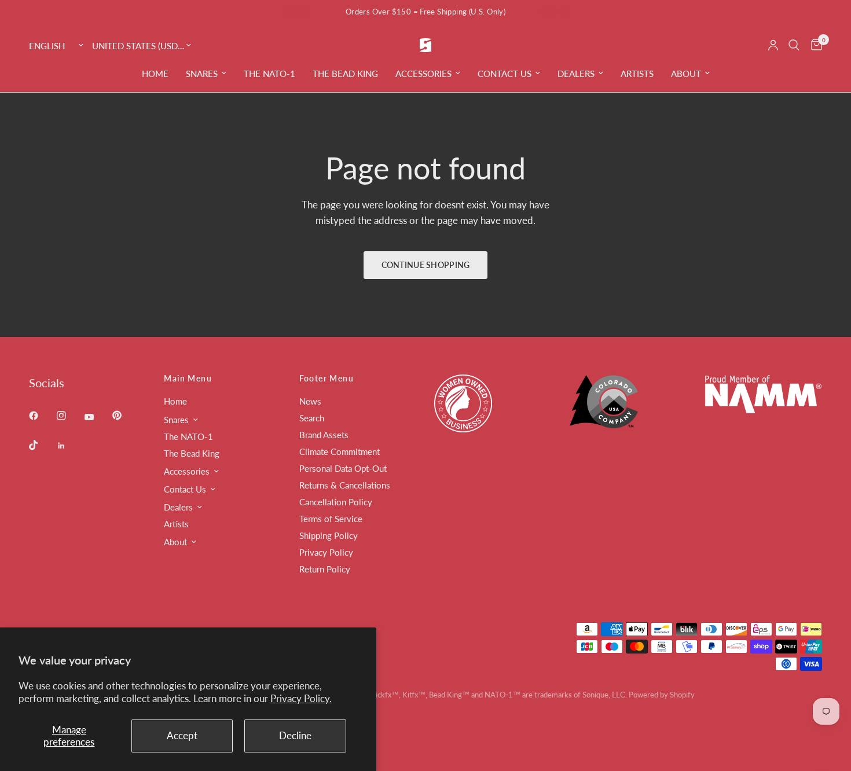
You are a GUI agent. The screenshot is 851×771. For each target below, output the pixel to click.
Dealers (576, 73)
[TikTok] (41, 445)
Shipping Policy (328, 535)
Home (155, 73)
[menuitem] (155, 73)
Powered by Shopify (662, 694)
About (686, 73)
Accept (182, 735)
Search (311, 418)
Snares (202, 73)
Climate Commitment (339, 451)
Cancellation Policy (335, 502)
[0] (813, 45)
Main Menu (188, 379)
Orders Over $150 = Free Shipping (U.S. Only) (425, 11)
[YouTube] (97, 416)
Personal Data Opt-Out (343, 468)
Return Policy (324, 569)
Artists (637, 73)
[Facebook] (41, 415)
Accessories (423, 73)
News (310, 401)
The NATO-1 (269, 73)
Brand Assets (324, 434)
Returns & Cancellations (344, 485)
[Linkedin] (69, 445)
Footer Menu (326, 379)
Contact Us (504, 73)
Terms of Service (330, 518)
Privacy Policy (326, 552)
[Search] (794, 45)
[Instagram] (69, 415)
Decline (295, 735)
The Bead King (345, 73)
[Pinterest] (125, 415)
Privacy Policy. (301, 698)
